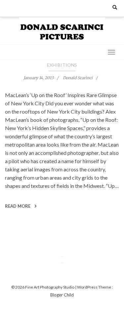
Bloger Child (62, 295)
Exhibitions (62, 65)
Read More (18, 206)
